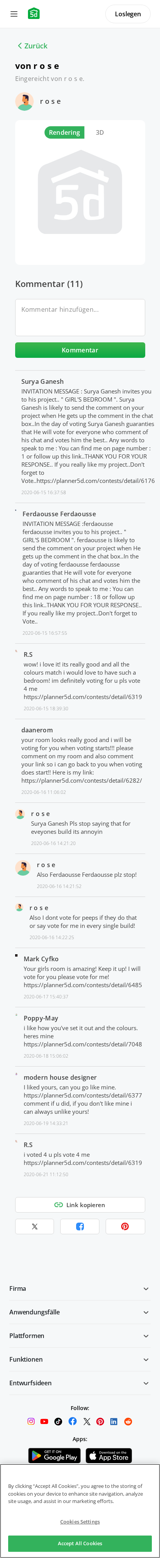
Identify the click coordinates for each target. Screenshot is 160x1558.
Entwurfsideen (30, 1383)
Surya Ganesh (42, 381)
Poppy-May (41, 1018)
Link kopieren (85, 1205)
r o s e (50, 101)
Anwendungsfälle (34, 1312)
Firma (17, 1288)
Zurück (35, 45)
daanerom (37, 730)
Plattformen (26, 1335)
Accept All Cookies (80, 1543)
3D (100, 132)
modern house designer (60, 1077)
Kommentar (80, 350)
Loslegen (128, 14)
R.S (28, 654)
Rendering (64, 132)
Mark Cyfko (41, 959)
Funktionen (25, 1359)
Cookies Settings (80, 1521)
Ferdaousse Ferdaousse (59, 514)
